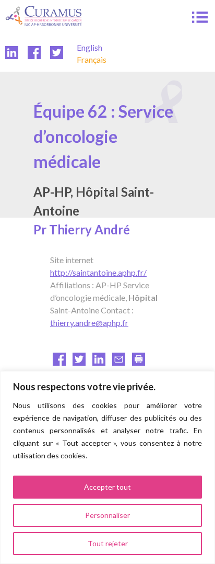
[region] (107, 467)
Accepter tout (107, 486)
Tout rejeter (108, 543)
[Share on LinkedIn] (98, 362)
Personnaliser (107, 515)
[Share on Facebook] (59, 362)
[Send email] (118, 362)
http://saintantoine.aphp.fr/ (98, 272)
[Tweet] (79, 362)
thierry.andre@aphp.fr (89, 323)
